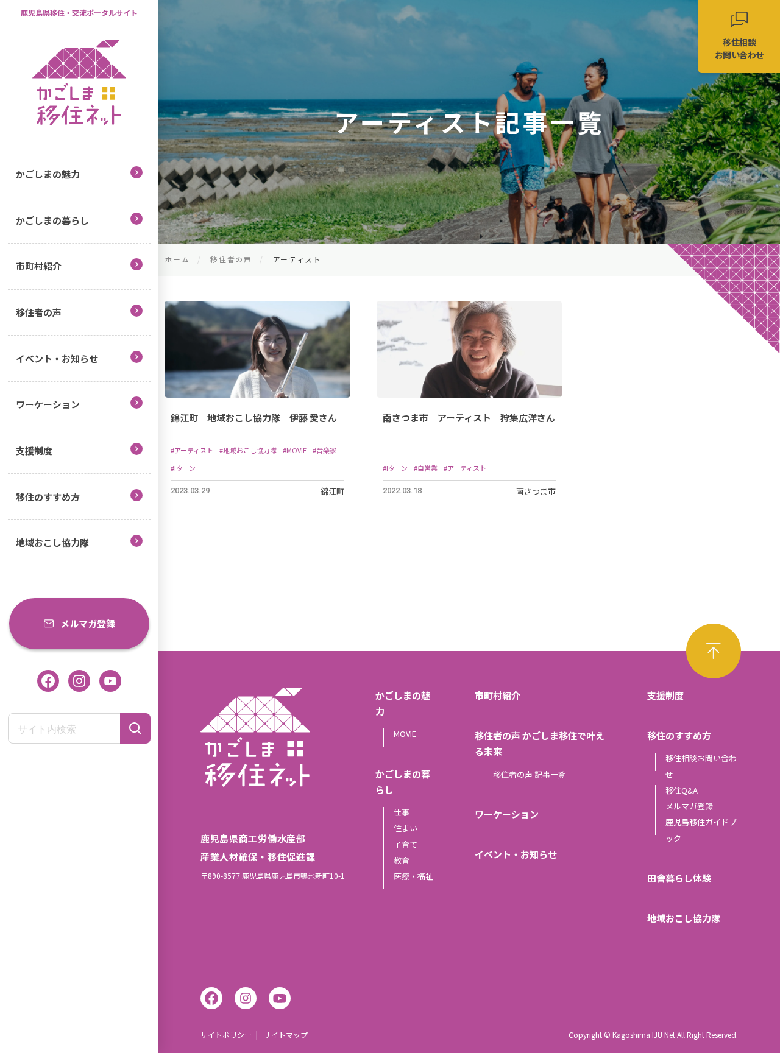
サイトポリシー (226, 1034)
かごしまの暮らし (52, 220)
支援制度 (34, 450)
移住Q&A (681, 790)
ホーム (177, 259)
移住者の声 (39, 312)
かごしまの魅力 (48, 173)
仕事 (402, 812)
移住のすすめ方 (48, 496)
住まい (405, 828)
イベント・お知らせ (57, 358)
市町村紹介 (39, 265)
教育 (402, 860)
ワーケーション (48, 404)
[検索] (135, 728)
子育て (405, 844)
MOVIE (405, 733)
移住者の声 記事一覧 (529, 774)
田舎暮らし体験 (679, 878)
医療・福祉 (413, 876)
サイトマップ (286, 1034)
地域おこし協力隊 (52, 542)
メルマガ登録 (87, 623)
